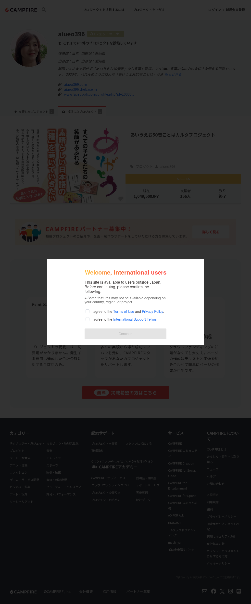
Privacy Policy (152, 311)
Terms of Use (123, 311)
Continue (126, 333)
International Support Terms (135, 319)
